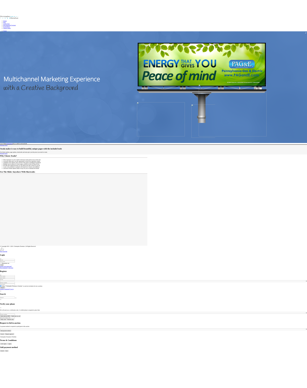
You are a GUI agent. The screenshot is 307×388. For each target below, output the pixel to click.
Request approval (9, 334)
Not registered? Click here (6, 268)
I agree (9, 343)
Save (6, 350)
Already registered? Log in (7, 289)
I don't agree (3, 343)
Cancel (2, 334)
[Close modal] (0, 299)
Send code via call (16, 316)
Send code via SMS (5, 316)
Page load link (3, 251)
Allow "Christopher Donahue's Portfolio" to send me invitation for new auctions (22, 286)
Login (2, 264)
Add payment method (6, 330)
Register (2, 287)
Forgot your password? (6, 266)
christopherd (9, 143)
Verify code (3, 319)
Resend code (10, 319)
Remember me (5, 263)
